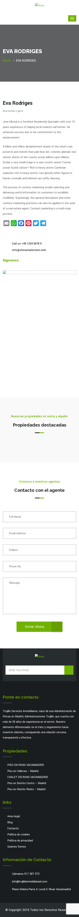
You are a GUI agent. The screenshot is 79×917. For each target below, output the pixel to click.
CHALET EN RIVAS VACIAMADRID (27, 777)
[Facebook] (23, 261)
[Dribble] (38, 261)
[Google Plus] (33, 261)
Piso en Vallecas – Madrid (22, 771)
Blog (10, 822)
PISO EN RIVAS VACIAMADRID (25, 765)
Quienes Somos (16, 847)
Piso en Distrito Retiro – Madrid (26, 789)
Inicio (7, 60)
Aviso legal (13, 816)
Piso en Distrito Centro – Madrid (26, 783)
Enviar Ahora (34, 626)
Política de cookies (18, 834)
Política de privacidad (20, 841)
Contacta (13, 828)
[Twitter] (28, 261)
